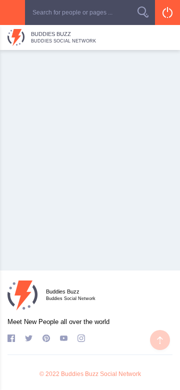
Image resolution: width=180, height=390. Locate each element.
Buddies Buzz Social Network (101, 374)
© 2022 (50, 374)
